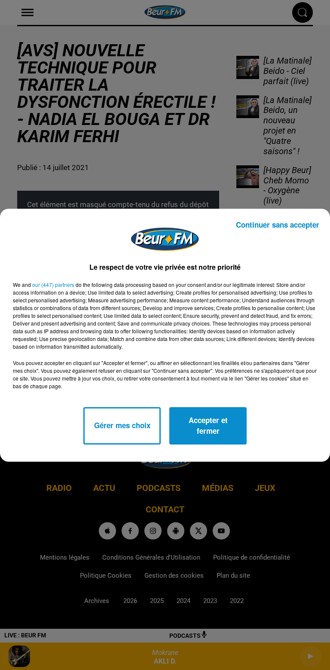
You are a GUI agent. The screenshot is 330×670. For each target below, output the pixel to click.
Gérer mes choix (122, 425)
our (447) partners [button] (53, 284)
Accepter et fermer (208, 425)
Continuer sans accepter (277, 224)
